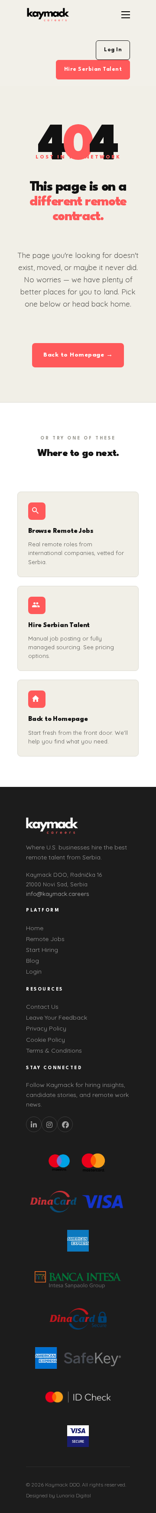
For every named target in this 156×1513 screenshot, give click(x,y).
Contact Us (42, 1007)
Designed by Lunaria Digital (58, 1495)
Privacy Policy (46, 1028)
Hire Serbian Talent (93, 69)
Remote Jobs (45, 939)
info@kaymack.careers (57, 893)
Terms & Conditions (54, 1050)
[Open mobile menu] (125, 14)
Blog (32, 961)
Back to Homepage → (78, 355)
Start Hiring (42, 950)
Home (34, 928)
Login (34, 971)
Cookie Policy (45, 1040)
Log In (113, 50)
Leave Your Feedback (56, 1017)
